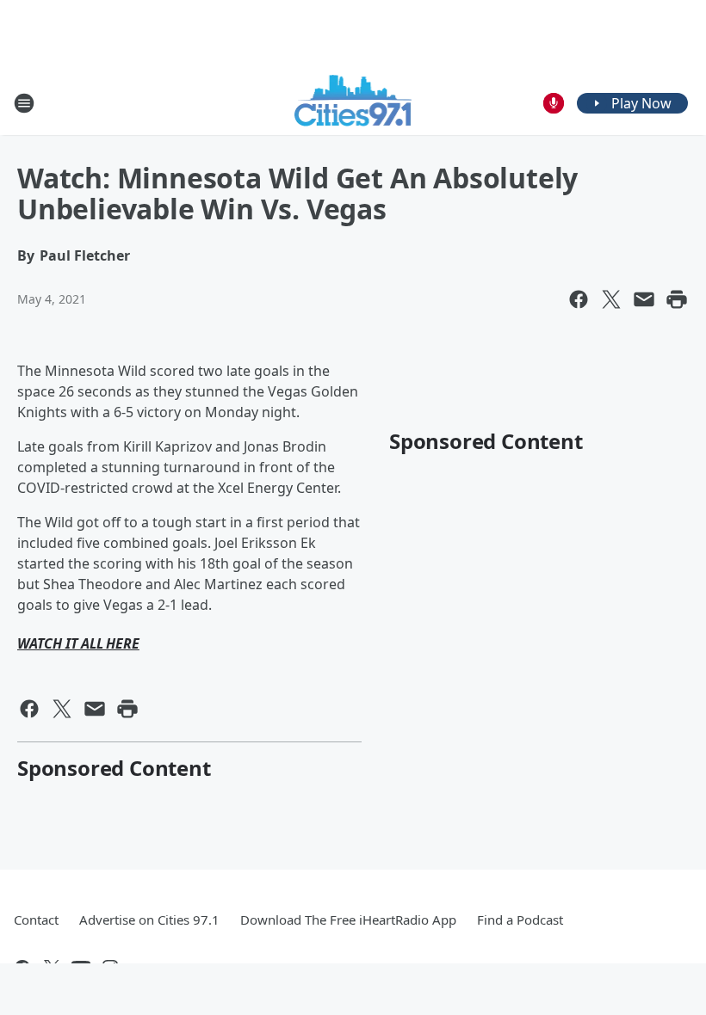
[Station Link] (353, 103)
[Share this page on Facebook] (579, 299)
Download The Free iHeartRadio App (348, 919)
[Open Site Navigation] (24, 103)
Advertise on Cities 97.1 (149, 919)
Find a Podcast (520, 919)
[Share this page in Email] (644, 299)
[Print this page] (677, 299)
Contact (36, 919)
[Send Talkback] (553, 103)
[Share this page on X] (611, 299)
